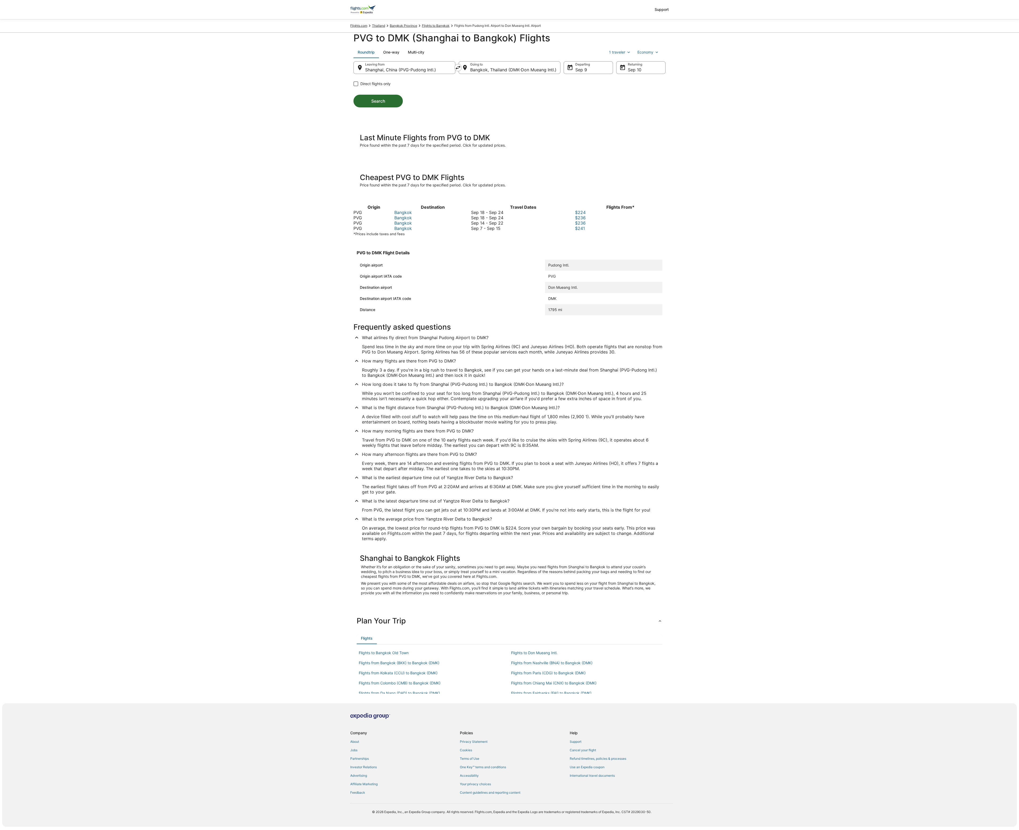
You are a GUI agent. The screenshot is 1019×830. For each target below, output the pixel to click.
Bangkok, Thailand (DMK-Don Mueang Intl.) (513, 69)
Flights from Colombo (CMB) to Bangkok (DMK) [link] (400, 683)
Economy (645, 52)
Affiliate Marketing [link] (364, 784)
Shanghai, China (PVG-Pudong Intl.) (400, 69)
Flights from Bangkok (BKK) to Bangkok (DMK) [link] (399, 663)
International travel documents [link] (592, 775)
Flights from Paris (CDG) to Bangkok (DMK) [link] (548, 673)
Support (662, 9)
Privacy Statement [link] (473, 742)
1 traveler (617, 52)
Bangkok (403, 212)
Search (378, 101)
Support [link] (575, 742)
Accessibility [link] (469, 775)
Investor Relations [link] (363, 767)
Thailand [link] (378, 26)
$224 (580, 212)
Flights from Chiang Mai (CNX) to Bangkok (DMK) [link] (554, 683)
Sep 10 (634, 69)
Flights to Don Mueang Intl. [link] (534, 652)
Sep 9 (581, 69)
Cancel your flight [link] (583, 750)
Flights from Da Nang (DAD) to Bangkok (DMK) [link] (399, 693)
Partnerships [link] (359, 759)
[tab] (366, 52)
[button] (509, 620)
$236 (580, 217)
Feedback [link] (357, 792)
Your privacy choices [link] (475, 784)
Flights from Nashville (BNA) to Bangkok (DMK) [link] (552, 663)
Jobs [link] (353, 750)
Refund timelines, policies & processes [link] (598, 759)
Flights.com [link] (358, 26)
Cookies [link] (466, 750)
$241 (580, 228)
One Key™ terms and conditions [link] (483, 767)
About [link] (354, 742)
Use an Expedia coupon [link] (587, 767)
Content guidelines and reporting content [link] (490, 792)
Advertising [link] (358, 775)
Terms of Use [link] (469, 759)
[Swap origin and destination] (458, 67)
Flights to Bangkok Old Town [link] (384, 652)
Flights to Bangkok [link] (436, 26)
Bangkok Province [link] (403, 26)
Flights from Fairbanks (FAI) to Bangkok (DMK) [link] (551, 693)
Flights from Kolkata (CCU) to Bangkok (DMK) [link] (398, 673)
